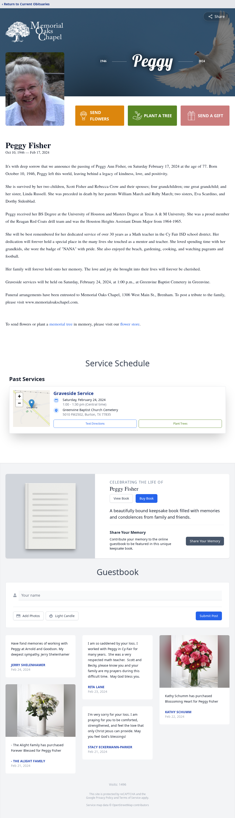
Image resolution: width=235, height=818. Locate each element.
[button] (31, 404)
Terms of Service (130, 798)
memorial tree (61, 324)
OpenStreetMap (122, 805)
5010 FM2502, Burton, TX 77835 (87, 414)
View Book (121, 498)
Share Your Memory (205, 541)
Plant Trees (180, 424)
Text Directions (95, 424)
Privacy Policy (104, 798)
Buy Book (147, 498)
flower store (130, 324)
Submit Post (209, 616)
